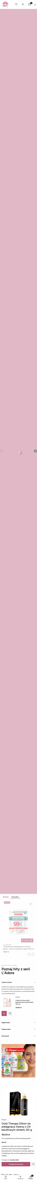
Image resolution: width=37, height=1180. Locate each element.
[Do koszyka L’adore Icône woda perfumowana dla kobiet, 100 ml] (4, 1013)
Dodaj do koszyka (16, 1164)
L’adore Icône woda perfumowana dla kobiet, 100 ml (24, 1002)
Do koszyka (25, 940)
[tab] (18, 982)
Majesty (4, 1120)
